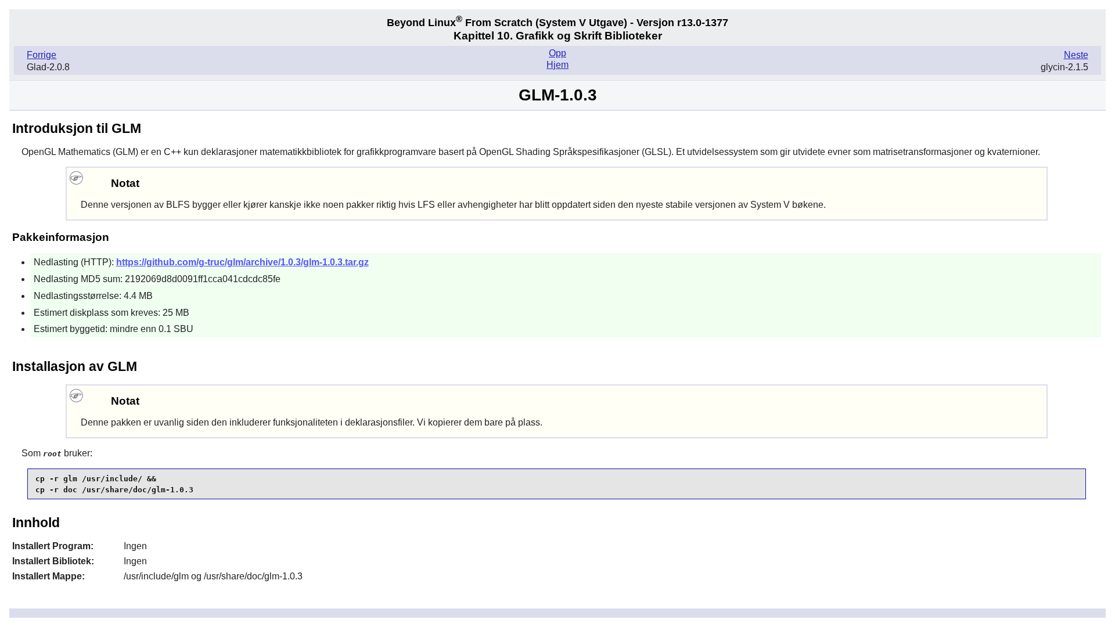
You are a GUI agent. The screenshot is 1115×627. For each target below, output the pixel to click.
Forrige (41, 55)
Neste (1076, 55)
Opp (557, 53)
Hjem (557, 65)
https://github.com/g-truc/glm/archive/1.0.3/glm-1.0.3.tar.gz (242, 262)
